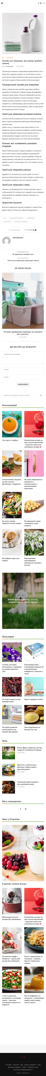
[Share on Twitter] (31, 230)
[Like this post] (26, 230)
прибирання (31, 218)
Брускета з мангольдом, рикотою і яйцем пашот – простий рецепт (27, 767)
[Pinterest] (40, 3)
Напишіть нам (33, 1067)
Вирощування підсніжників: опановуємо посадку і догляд (33, 561)
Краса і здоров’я (30, 1065)
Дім (22, 1065)
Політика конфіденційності (23, 1069)
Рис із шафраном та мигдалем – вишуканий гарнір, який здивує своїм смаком (34, 999)
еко (5, 218)
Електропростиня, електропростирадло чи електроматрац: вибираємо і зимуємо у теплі (34, 669)
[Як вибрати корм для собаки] (12, 542)
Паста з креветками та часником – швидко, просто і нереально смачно (33, 959)
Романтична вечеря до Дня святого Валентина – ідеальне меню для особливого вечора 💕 (33, 443)
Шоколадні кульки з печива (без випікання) (11, 918)
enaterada (9, 66)
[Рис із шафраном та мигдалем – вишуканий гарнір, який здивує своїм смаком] (34, 980)
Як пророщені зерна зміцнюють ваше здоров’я (32, 523)
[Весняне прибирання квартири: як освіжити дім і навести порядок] (23, 301)
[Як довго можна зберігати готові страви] (12, 505)
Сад (38, 1065)
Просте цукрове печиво (33, 699)
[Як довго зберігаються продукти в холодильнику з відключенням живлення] (34, 463)
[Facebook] (38, 3)
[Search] (44, 3)
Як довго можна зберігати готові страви (11, 522)
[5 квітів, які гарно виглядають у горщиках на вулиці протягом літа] (12, 652)
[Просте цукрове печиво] (34, 686)
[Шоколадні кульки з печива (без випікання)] (12, 901)
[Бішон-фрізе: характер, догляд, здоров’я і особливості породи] (8, 753)
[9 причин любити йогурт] (23, 853)
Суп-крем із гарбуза (10, 440)
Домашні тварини (14, 1067)
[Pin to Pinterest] (33, 230)
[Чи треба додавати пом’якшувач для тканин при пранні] (12, 714)
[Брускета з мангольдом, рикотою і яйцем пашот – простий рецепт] (8, 770)
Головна (9, 1065)
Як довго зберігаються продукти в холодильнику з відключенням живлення (33, 484)
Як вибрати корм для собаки (10, 559)
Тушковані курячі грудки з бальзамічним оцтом (28, 783)
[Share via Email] (35, 230)
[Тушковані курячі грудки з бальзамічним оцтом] (8, 787)
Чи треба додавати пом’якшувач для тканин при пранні (10, 729)
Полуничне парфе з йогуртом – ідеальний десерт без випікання (11, 958)
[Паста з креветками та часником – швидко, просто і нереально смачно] (34, 940)
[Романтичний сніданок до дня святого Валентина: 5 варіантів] (12, 463)
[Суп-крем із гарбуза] (12, 424)
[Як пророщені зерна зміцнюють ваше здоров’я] (34, 505)
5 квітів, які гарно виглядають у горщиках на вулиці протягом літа (12, 668)
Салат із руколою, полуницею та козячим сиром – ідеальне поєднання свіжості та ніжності (11, 1000)
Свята (24, 1067)
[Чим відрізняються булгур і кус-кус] (34, 714)
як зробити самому (21, 221)
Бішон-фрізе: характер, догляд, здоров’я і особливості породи (23, 600)
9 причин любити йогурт (14, 884)
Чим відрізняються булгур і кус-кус (32, 728)
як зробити (7, 221)
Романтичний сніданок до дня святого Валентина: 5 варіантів (11, 482)
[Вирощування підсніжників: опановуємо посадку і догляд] (34, 542)
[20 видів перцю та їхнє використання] (12, 686)
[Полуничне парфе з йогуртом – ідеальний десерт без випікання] (12, 940)
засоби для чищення (16, 218)
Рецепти (16, 1065)
